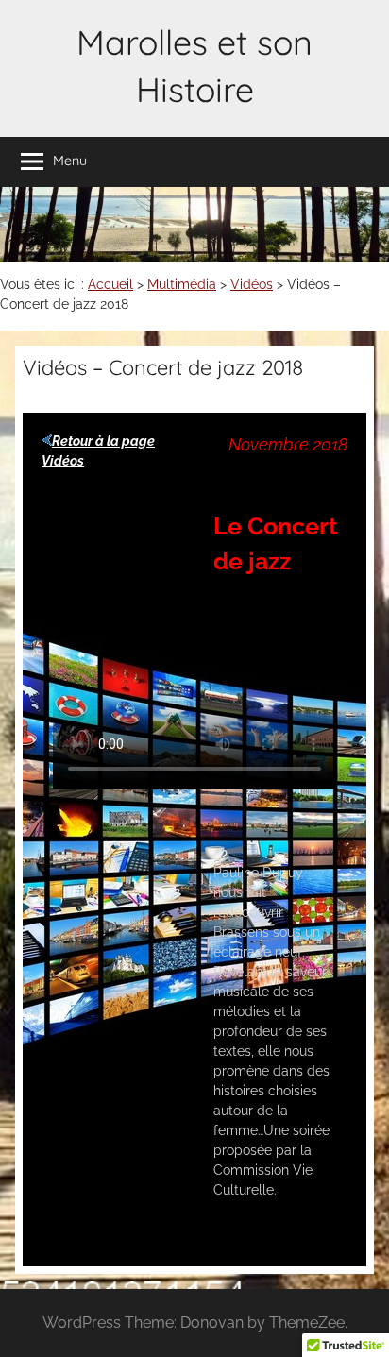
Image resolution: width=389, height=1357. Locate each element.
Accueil (110, 284)
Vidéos (251, 284)
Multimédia (181, 284)
